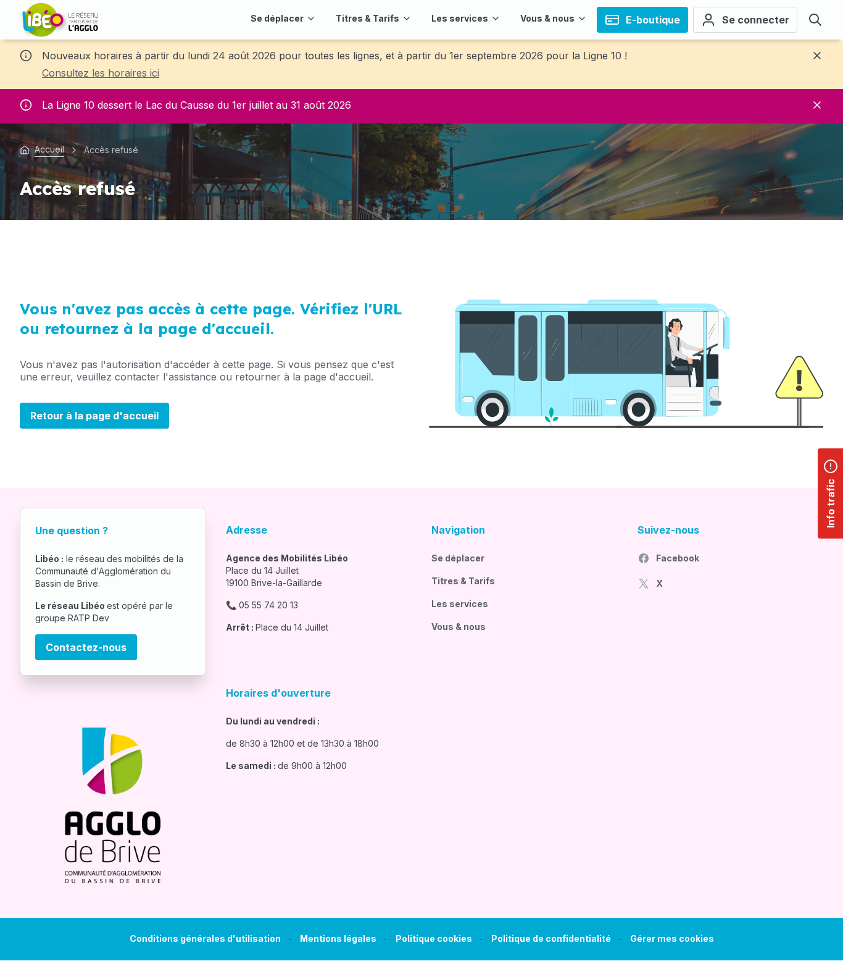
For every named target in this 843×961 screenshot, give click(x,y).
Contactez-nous (86, 647)
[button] (672, 939)
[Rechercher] (815, 20)
